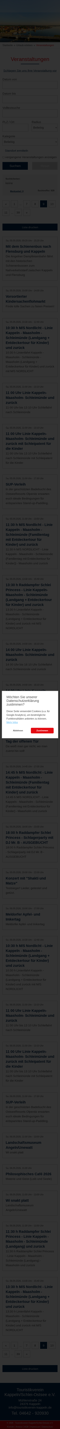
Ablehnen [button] (18, 730)
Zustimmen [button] (42, 730)
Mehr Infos (12, 722)
